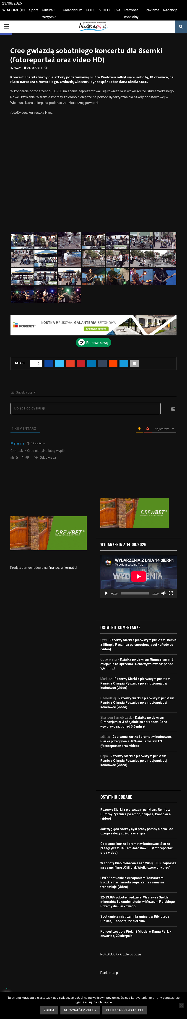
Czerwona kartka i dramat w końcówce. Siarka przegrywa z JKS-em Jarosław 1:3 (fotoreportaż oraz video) (136, 741)
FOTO (90, 10)
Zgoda (49, 1010)
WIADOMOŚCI (13, 10)
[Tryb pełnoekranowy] (171, 593)
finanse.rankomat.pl (62, 567)
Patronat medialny (131, 13)
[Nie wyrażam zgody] (181, 1005)
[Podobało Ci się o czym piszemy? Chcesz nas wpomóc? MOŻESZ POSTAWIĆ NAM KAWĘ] (93, 346)
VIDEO (104, 10)
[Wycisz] (163, 593)
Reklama (152, 10)
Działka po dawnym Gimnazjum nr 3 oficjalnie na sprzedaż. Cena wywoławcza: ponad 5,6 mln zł (137, 664)
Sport (33, 10)
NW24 (17, 67)
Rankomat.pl (109, 973)
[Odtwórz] (106, 593)
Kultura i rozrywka (49, 13)
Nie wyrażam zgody (80, 1010)
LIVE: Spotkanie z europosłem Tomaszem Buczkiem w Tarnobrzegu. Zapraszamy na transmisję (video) (132, 882)
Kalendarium (72, 10)
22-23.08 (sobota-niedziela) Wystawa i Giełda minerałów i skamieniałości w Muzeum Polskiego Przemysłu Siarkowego (137, 901)
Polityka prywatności (124, 1010)
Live (117, 10)
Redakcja (170, 10)
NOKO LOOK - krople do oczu (120, 954)
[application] (138, 576)
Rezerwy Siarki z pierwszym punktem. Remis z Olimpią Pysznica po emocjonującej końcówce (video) (138, 644)
